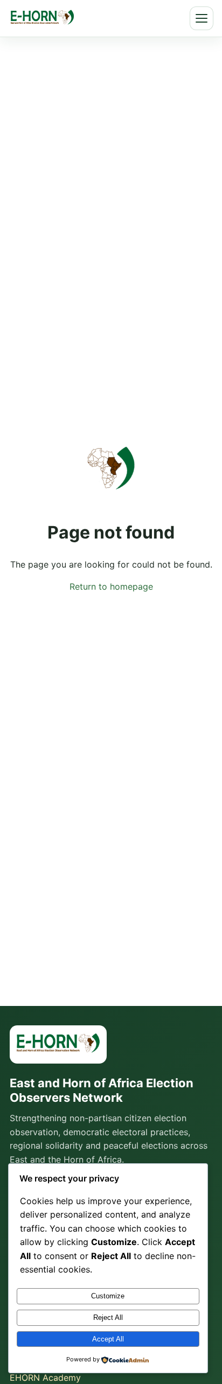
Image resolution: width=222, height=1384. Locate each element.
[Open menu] (201, 18)
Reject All (108, 1317)
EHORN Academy (45, 1377)
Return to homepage (111, 586)
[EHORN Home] (42, 18)
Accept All (108, 1339)
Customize (107, 1296)
